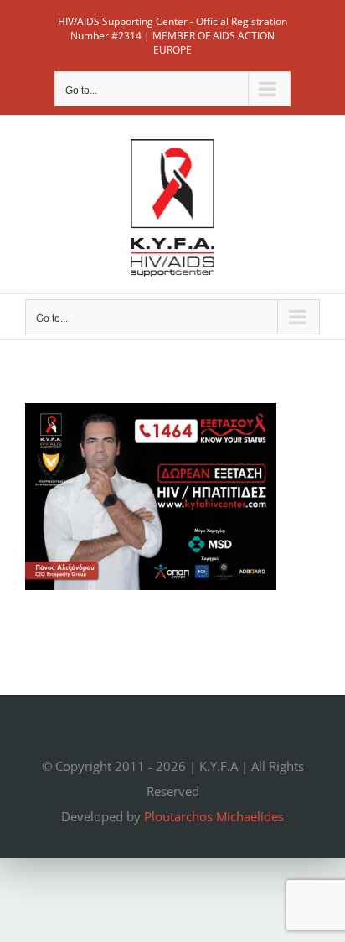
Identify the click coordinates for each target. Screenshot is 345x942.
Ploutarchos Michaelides (214, 816)
